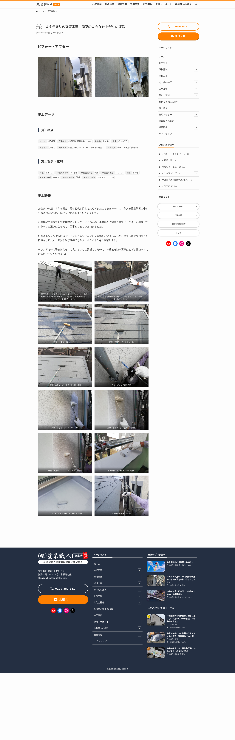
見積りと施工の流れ (168, 102)
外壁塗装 (163, 63)
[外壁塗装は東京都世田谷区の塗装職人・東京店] (48, 4)
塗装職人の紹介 (166, 121)
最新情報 (163, 127)
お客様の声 (169, 160)
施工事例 (163, 108)
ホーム (162, 56)
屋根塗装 (163, 69)
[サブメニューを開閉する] (196, 63)
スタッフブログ (171, 173)
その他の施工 (165, 82)
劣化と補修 (164, 95)
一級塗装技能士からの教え (177, 179)
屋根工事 (163, 76)
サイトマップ (165, 134)
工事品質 (163, 89)
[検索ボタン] (196, 4)
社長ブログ (169, 186)
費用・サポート (166, 114)
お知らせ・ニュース (173, 167)
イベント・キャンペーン (175, 154)
